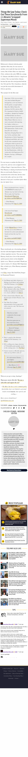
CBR (5, 299)
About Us (16, 668)
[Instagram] (19, 408)
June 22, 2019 (11, 332)
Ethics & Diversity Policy (17, 673)
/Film (5, 273)
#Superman (15, 196)
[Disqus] (14, 640)
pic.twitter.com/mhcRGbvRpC (15, 362)
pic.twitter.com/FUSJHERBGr (13, 215)
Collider (20, 284)
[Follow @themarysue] (14, 408)
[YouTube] (24, 408)
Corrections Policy (8, 675)
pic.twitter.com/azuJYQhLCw (15, 325)
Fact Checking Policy (18, 675)
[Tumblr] (21, 408)
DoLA (20, 293)
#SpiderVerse (13, 227)
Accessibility (20, 671)
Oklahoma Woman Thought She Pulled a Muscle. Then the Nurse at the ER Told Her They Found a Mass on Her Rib (17, 565)
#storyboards (8, 196)
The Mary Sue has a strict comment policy (14, 386)
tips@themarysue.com (7, 400)
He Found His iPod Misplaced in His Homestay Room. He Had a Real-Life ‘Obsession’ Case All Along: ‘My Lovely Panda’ (17, 592)
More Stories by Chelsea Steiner (14, 470)
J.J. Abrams (10, 405)
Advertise (22, 668)
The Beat (21, 348)
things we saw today (22, 405)
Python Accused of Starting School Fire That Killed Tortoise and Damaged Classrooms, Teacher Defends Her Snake (15, 523)
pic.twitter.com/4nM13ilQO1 (13, 238)
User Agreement (7, 673)
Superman (15, 405)
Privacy (5, 671)
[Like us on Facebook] (16, 408)
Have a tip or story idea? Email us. (15, 613)
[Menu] (2, 2)
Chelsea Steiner (5, 24)
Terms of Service (12, 671)
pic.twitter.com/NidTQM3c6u (13, 198)
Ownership (10, 678)
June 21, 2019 (18, 204)
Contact (16, 678)
